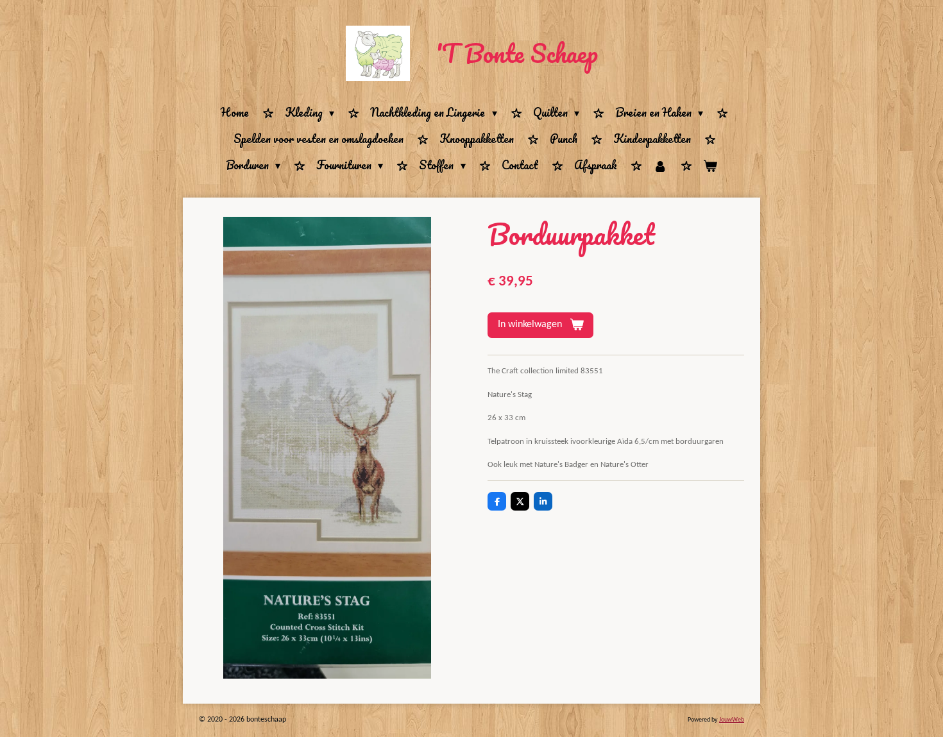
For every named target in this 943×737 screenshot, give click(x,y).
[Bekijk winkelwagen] (710, 166)
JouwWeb (731, 720)
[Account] (660, 166)
